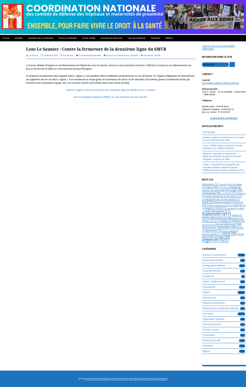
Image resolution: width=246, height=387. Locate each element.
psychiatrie (214, 221)
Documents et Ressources (112, 38)
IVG (223, 208)
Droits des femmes (212, 271)
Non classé (208, 313)
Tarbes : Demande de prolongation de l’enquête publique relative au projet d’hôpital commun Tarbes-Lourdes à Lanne (223, 167)
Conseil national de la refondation (223, 196)
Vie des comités (88, 38)
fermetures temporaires (217, 205)
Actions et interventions (118, 55)
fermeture (148, 55)
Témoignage (209, 132)
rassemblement (229, 224)
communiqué (211, 193)
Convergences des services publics (221, 199)
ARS (225, 187)
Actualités (19, 38)
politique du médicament (229, 218)
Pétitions (169, 38)
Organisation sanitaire (214, 319)
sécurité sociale (216, 237)
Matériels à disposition (214, 303)
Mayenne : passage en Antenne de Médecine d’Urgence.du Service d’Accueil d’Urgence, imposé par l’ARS (222, 156)
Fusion (237, 205)
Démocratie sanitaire (213, 260)
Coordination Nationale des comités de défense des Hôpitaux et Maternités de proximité (126, 379)
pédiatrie (226, 221)
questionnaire (208, 225)
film (230, 205)
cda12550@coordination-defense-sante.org (220, 83)
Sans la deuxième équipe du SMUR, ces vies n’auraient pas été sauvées (110, 97)
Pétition (238, 221)
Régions (206, 351)
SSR (240, 234)
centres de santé (213, 190)
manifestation (217, 211)
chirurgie (234, 190)
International (209, 297)
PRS (205, 221)
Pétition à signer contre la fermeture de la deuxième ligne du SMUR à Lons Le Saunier (110, 90)
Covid (207, 202)
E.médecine (208, 276)
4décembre (210, 184)
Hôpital (134, 55)
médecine (237, 215)
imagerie (211, 208)
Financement (209, 287)
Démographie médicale (214, 265)
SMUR (157, 55)
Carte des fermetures (136, 38)
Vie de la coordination (68, 38)
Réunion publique (230, 231)
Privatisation (209, 335)
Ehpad (218, 202)
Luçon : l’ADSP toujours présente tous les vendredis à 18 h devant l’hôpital (222, 147)
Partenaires (155, 38)
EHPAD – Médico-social (214, 281)
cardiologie (234, 187)
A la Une (6, 38)
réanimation (213, 230)
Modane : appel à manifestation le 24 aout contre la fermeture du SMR (223, 139)
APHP (217, 187)
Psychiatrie (208, 345)
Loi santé (232, 208)
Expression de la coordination (40, 38)
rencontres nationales (219, 227)
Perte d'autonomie (212, 324)
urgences (215, 240)
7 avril (222, 184)
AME (209, 187)
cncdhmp (33, 55)
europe (227, 202)
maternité (216, 214)
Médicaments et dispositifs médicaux (221, 308)
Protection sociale (211, 340)
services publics (212, 234)
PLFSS (208, 218)
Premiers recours (211, 329)
